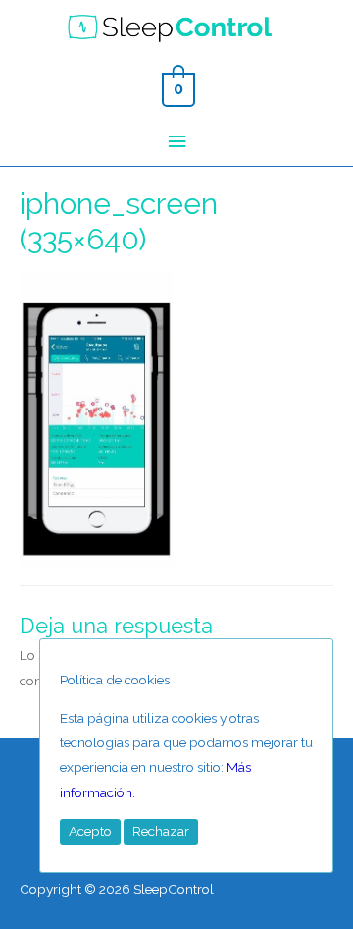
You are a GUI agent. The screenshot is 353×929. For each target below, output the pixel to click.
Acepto (90, 831)
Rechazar (160, 831)
